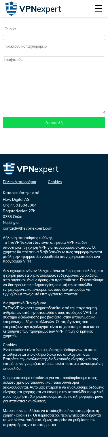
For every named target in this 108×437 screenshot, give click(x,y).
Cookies (55, 181)
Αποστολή (54, 122)
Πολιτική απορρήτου (19, 181)
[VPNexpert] (11, 14)
